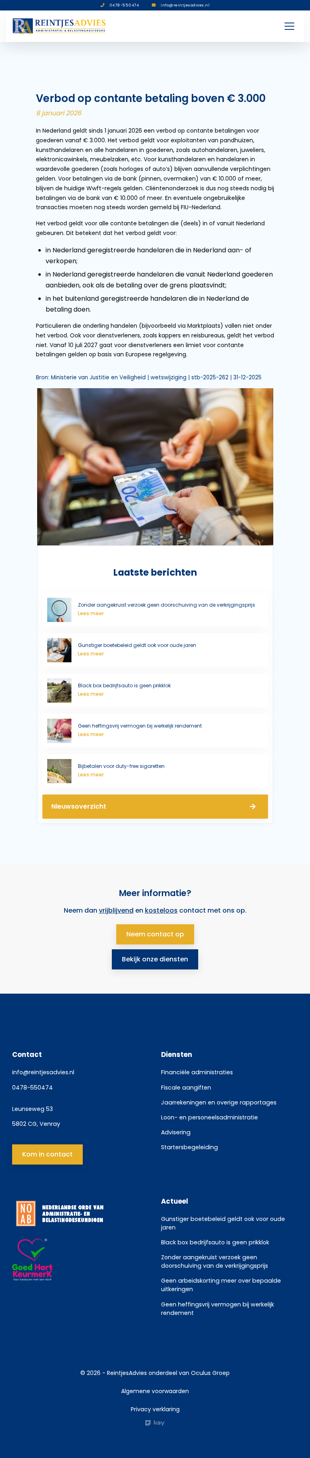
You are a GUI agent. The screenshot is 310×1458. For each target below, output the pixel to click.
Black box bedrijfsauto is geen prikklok (215, 1242)
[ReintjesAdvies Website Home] (59, 26)
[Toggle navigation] (289, 26)
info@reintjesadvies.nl (43, 1072)
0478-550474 (32, 1088)
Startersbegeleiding (189, 1147)
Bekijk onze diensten (155, 959)
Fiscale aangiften (186, 1088)
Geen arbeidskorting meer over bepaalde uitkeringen (221, 1285)
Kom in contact (47, 1154)
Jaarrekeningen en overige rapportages (218, 1102)
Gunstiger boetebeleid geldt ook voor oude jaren (223, 1223)
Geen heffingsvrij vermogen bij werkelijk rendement (217, 1308)
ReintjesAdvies (127, 1373)
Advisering (176, 1132)
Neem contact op (155, 934)
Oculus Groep (210, 1373)
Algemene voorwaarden (155, 1391)
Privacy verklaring (155, 1409)
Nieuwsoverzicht (78, 806)
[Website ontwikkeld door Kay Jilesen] (155, 1423)
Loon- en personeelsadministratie (209, 1117)
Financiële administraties (197, 1072)
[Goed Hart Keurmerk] (80, 1260)
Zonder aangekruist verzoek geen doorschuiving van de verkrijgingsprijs (214, 1261)
